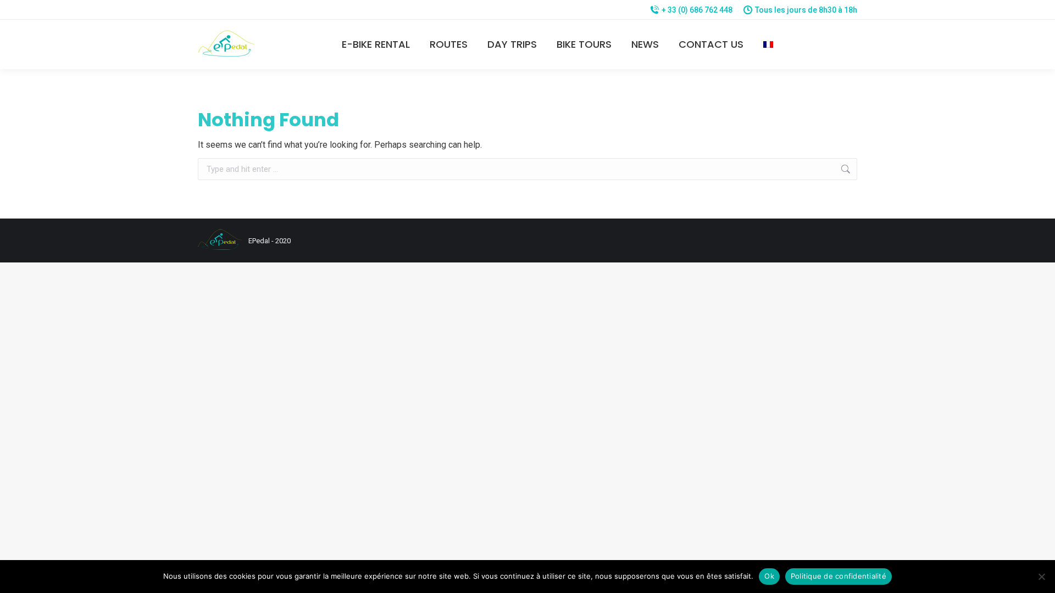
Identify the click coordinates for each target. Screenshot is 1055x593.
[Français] (768, 44)
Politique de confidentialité (838, 576)
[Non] (1041, 576)
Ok (769, 576)
